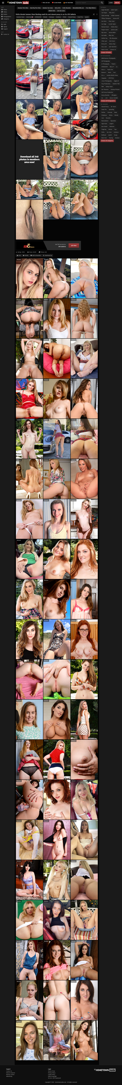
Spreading (111, 109)
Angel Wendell (105, 10)
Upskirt (87, 17)
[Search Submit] (102, 2)
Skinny (110, 115)
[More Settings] (97, 14)
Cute (102, 118)
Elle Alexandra (113, 38)
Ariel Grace (112, 41)
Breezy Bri (104, 44)
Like (20, 255)
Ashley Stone (109, 86)
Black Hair (104, 138)
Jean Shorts (104, 126)
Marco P (112, 67)
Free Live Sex (46, 2)
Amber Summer (115, 15)
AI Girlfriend (56, 2)
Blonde (45, 17)
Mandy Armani (105, 27)
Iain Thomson (105, 89)
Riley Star (111, 35)
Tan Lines (109, 132)
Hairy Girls (58, 8)
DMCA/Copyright (52, 1076)
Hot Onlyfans (68, 2)
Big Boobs (113, 121)
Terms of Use (51, 1071)
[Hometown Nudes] (18, 2)
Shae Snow (111, 21)
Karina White (112, 32)
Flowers (113, 64)
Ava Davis (104, 21)
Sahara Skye (112, 44)
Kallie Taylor (114, 10)
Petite (64, 17)
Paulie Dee (110, 69)
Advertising (9, 1076)
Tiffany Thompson (106, 18)
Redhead (103, 135)
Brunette (108, 118)
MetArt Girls (52, 11)
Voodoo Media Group (112, 75)
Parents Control (10, 1074)
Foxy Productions (105, 84)
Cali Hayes (104, 12)
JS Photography (105, 64)
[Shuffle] (94, 14)
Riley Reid (111, 12)
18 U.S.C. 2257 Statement (54, 1078)
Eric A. (103, 75)
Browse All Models (106, 52)
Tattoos (110, 129)
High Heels (104, 123)
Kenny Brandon (105, 95)
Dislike (26, 255)
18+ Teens (113, 106)
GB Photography (105, 61)
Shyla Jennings (105, 15)
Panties (103, 112)
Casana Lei (113, 49)
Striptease (104, 115)
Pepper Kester (105, 29)
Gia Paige (103, 24)
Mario (109, 72)
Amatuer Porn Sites (23, 8)
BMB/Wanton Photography (108, 58)
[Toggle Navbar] (3, 2)
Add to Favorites (36, 255)
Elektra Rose (114, 27)
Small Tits (80, 17)
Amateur (117, 138)
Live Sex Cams (61, 11)
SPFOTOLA (111, 78)
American (28, 17)
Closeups (51, 17)
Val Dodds (104, 35)
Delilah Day (104, 38)
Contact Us (9, 1071)
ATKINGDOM (38, 17)
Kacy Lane (104, 46)
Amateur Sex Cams (48, 8)
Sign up (117, 2)
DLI (102, 98)
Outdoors (58, 17)
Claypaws (103, 78)
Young (115, 135)
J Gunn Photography (106, 81)
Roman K (103, 72)
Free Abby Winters (91, 8)
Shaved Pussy (72, 17)
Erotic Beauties (67, 8)
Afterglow (114, 95)
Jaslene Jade (114, 29)
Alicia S (103, 69)
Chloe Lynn (104, 41)
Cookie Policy (51, 1074)
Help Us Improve (10, 1073)
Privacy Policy (51, 1073)
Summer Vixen (20, 17)
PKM (102, 86)
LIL (117, 67)
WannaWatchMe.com (78, 8)
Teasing (111, 138)
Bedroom (112, 126)
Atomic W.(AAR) (114, 98)
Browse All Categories (107, 140)
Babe (115, 112)
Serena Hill (116, 18)
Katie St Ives (104, 49)
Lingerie (111, 123)
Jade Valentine (113, 46)
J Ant (106, 98)
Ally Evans (104, 32)
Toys (115, 129)
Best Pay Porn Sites (35, 8)
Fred (114, 72)
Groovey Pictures (115, 89)
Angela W (116, 81)
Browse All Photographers (108, 101)
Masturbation (104, 121)
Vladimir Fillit (116, 84)
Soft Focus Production (107, 92)
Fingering (103, 129)
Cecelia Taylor (112, 24)
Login (110, 2)
